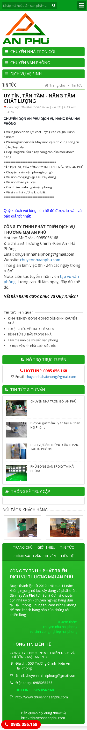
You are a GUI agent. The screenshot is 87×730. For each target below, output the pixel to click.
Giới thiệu (46, 547)
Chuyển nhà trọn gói (32, 51)
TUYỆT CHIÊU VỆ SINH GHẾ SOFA (31, 329)
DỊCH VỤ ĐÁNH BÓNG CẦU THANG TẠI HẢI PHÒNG (54, 447)
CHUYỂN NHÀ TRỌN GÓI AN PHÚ (53, 401)
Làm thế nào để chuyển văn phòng (33, 340)
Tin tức (76, 85)
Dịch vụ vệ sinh (25, 73)
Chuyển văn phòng (29, 62)
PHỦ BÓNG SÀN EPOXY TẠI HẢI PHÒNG (52, 468)
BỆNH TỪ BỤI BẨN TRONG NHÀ (29, 334)
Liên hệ (67, 556)
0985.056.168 (24, 724)
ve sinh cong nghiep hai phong (53, 631)
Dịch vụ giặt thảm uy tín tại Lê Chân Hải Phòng (55, 425)
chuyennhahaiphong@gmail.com (50, 376)
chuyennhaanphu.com (40, 259)
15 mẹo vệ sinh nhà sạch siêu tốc (32, 345)
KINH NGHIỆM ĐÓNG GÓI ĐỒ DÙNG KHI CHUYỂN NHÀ (42, 320)
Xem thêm (68, 622)
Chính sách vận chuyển (35, 556)
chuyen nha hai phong (60, 626)
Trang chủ (57, 85)
